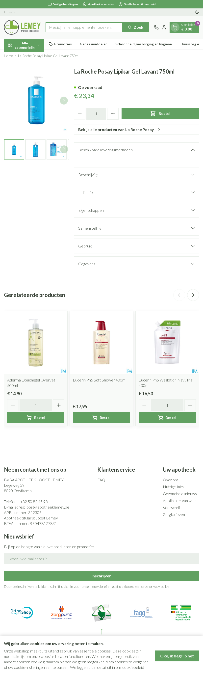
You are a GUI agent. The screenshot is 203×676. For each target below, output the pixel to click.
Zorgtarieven (174, 514)
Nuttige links (173, 486)
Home (8, 56)
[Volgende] (64, 101)
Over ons (170, 479)
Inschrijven (101, 575)
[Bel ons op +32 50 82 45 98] (156, 27)
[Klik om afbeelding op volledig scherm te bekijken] (36, 100)
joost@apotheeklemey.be (47, 507)
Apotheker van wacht (181, 500)
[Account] (164, 27)
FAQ (101, 479)
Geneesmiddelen (93, 44)
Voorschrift (172, 507)
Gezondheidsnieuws (180, 493)
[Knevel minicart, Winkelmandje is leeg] (175, 27)
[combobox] (84, 27)
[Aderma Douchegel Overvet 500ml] (35, 342)
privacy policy (159, 586)
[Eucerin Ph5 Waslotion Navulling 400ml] (167, 342)
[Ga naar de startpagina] (22, 27)
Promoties (63, 44)
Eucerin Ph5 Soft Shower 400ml (99, 380)
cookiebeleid (133, 667)
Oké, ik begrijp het (177, 655)
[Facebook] (101, 631)
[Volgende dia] (193, 295)
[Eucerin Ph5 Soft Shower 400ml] (101, 342)
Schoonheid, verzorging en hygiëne (143, 44)
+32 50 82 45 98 (34, 501)
